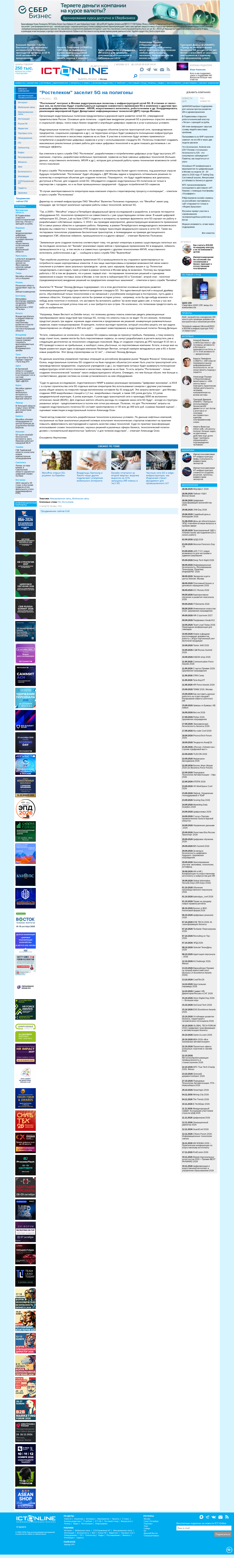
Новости (20, 83)
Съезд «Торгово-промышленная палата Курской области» (197, 818)
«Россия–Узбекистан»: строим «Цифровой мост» (198, 748)
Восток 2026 (199, 712)
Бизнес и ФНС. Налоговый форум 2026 (195, 909)
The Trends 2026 (201, 1099)
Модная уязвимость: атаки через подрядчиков (198, 225)
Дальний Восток (151, 1533)
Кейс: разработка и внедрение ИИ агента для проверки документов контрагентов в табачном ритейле (116, 54)
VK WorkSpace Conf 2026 (197, 787)
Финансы (22, 162)
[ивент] (25, 1498)
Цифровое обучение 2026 (197, 840)
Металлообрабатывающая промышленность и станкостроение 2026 (195, 1060)
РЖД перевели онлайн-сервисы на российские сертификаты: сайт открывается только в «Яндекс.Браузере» (197, 202)
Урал (146, 1526)
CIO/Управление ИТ (26, 182)
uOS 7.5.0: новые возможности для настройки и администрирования (196, 553)
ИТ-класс (186, 242)
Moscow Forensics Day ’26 (198, 545)
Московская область (22, 211)
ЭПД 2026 (198, 943)
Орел (18, 366)
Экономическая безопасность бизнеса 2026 (196, 725)
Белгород (21, 296)
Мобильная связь (26, 107)
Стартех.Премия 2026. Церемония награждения (198, 669)
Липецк (19, 403)
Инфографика (190, 83)
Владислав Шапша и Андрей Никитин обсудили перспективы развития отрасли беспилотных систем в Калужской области (25, 323)
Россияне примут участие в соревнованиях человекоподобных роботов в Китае (196, 215)
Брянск (19, 416)
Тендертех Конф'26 (202, 742)
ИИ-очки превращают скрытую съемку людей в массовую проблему (197, 129)
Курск (18, 385)
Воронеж (20, 228)
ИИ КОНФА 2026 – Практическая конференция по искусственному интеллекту (197, 1145)
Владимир (21, 335)
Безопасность (25, 172)
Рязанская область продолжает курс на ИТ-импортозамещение (25, 288)
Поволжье (148, 1524)
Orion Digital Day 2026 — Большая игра (198, 999)
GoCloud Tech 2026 (202, 1005)
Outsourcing (23, 148)
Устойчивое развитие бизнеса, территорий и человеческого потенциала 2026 (198, 1018)
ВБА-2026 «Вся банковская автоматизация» (196, 1040)
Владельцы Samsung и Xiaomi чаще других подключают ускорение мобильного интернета (90, 476)
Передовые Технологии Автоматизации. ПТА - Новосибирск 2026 (198, 1083)
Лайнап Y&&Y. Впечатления (194, 494)
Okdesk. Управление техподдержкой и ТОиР (197, 794)
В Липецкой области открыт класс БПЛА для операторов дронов (25, 409)
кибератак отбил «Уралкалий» (23, 72)
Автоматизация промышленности (27, 97)
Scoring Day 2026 (201, 800)
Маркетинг (23, 128)
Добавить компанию (198, 92)
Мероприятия (60, 83)
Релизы (152, 83)
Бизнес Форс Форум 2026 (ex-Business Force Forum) (197, 766)
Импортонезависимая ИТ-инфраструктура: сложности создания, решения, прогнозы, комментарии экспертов (204, 473)
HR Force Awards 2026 (204, 685)
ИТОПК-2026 (199, 781)
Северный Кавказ (151, 1536)
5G (59, 502)
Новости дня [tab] (187, 99)
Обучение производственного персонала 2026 (197, 889)
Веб (93, 1533)
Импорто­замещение (23, 90)
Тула (18, 354)
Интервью (45, 83)
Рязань (19, 282)
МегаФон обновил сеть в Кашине (24, 277)
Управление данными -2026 (198, 826)
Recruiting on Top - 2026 (196, 937)
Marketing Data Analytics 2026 (194, 806)
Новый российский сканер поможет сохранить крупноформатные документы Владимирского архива (25, 344)
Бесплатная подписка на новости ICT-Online (201, 1523)
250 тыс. (24, 68)
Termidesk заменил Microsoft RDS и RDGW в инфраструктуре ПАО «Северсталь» (198, 328)
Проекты (75, 83)
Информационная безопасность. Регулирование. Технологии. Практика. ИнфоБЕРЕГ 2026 (197, 568)
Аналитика (32, 83)
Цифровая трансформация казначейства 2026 (197, 502)
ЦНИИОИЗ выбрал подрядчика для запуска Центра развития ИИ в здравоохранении (197, 109)
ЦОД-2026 (198, 539)
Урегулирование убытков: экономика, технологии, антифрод (198, 864)
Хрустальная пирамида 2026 (194, 985)
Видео (161, 83)
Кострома (20, 480)
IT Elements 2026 (201, 604)
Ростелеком (67, 502)
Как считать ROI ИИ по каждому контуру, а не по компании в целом (203, 248)
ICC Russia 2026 (201, 590)
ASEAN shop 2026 (202, 657)
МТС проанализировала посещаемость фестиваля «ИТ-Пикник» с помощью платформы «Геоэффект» (198, 189)
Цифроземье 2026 (202, 812)
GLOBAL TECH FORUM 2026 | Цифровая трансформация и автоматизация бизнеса (199, 1027)
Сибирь (147, 1528)
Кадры (21, 152)
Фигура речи (126, 1521)
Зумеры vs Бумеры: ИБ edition (198, 706)
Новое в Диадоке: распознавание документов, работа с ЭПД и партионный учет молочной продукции (198, 637)
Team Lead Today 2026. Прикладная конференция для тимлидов (199, 627)
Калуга (19, 313)
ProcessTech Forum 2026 (197, 736)
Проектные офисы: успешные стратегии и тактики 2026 (197, 1048)
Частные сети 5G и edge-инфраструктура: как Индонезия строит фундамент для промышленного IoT (160, 478)
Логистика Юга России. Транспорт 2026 (198, 833)
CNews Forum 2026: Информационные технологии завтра (197, 1136)
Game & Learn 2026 (202, 1035)
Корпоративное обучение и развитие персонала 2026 (198, 597)
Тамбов (19, 447)
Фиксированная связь (25, 113)
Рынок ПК (22, 124)
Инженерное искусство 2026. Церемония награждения (199, 609)
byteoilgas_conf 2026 (203, 896)
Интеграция (24, 119)
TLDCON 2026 (200, 754)
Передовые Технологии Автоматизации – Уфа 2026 (198, 774)
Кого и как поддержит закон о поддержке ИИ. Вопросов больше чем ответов (201, 76)
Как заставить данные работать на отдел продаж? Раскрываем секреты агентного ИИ (198, 697)
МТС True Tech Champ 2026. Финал (198, 1068)
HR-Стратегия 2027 (203, 615)
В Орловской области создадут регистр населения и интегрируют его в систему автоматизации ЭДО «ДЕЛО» (25, 375)
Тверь (19, 273)
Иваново (20, 432)
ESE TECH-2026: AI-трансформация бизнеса (197, 923)
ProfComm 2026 (200, 1152)
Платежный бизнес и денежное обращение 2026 (198, 584)
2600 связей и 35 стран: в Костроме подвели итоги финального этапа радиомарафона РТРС (25, 488)
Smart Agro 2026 (201, 1090)
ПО (19, 143)
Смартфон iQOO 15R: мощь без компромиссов (197, 305)
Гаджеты (22, 188)
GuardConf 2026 (201, 1129)
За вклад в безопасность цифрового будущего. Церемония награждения (194, 854)
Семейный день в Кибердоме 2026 (196, 515)
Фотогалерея (174, 83)
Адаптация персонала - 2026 (198, 955)
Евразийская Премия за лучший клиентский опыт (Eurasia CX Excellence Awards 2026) (198, 971)
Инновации (23, 176)
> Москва (102, 79)
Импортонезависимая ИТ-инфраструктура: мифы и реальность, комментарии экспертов (204, 459)
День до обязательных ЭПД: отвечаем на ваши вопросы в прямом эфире (199, 523)
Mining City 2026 (201, 1094)
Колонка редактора (201, 65)
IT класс (86, 83)
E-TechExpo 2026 (201, 1104)
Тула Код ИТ (199, 680)
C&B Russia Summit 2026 (197, 651)
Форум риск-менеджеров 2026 (193, 760)
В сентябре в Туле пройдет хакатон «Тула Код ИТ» (24, 359)
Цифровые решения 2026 (197, 916)
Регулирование (25, 157)
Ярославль (21, 256)
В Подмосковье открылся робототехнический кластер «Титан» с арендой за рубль (25, 219)
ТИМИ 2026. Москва (203, 689)
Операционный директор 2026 (195, 1123)
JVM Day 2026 (200, 510)
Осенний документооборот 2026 (193, 1075)
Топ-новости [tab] (205, 99)
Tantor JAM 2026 (201, 645)
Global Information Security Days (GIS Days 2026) (196, 882)
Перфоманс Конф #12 (204, 620)
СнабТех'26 (198, 979)
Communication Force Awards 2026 (198, 663)
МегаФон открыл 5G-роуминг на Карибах (54, 474)
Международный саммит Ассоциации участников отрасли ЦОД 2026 (197, 1110)
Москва (147, 1519)
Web (20, 167)
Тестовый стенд (137, 83)
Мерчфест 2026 (201, 489)
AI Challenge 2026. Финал (196, 962)
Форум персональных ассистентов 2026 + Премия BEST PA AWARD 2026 (198, 1159)
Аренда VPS (69, 1545)
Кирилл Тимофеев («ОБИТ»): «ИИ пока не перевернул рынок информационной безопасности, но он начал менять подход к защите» (74, 52)
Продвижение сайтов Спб (55, 511)
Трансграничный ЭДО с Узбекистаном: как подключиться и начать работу (199, 532)
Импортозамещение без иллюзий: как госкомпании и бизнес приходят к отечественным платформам (203, 263)
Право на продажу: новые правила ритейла (197, 902)
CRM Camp (198, 675)
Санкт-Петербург (151, 1521)
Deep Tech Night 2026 (203, 560)
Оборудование (25, 138)
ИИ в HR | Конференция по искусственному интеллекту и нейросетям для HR (198, 873)
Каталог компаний (209, 83)
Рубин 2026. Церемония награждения (194, 718)
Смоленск (21, 462)
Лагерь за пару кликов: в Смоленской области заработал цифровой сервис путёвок (25, 470)
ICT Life (98, 1521)
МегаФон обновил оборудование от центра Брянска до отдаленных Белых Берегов (25, 423)
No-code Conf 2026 (202, 731)
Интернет (23, 102)
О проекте (21, 1527)
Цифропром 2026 (201, 1118)
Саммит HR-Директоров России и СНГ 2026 (197, 992)
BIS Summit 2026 (201, 846)
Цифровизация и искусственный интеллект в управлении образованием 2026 (198, 1168)
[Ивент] (25, 519)
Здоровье (22, 193)
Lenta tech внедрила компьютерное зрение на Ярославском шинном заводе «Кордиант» (25, 264)
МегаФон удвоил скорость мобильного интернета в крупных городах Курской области (24, 393)
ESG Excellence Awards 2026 (199, 1010)
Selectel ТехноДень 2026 (197, 948)
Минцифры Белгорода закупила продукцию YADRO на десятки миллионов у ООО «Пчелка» (25, 304)
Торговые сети (25, 133)
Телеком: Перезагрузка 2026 (199, 930)
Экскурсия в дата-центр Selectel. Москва (196, 577)
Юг (145, 1531)
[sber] (117, 17)
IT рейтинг (120, 83)
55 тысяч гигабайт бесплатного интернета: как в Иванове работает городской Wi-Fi (25, 439)
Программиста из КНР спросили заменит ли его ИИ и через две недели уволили (197, 140)
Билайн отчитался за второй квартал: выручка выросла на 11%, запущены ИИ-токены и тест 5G (125, 478)
